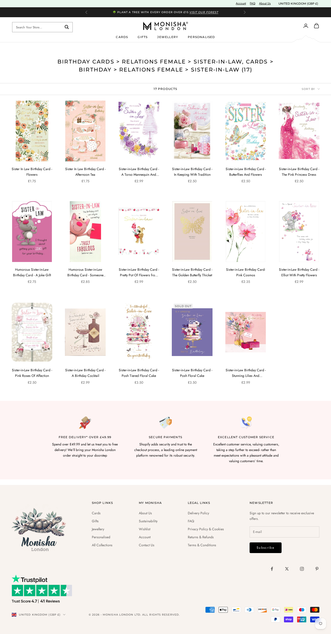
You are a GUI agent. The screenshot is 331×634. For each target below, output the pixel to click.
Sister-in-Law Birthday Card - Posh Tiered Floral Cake (139, 373)
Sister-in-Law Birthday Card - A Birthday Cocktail (85, 373)
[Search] (66, 27)
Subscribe (266, 547)
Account (241, 3)
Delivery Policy (198, 513)
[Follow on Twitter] (286, 568)
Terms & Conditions (202, 545)
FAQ (252, 3)
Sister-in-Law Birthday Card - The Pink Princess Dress (299, 171)
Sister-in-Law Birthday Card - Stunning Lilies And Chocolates (246, 373)
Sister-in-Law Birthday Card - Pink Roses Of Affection (32, 373)
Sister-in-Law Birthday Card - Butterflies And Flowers (246, 171)
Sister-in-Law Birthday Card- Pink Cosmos (245, 272)
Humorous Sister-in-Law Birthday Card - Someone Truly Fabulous (85, 272)
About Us (265, 3)
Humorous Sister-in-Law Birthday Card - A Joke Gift (32, 272)
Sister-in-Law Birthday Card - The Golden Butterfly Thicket (192, 272)
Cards (122, 37)
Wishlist (144, 529)
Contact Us (146, 545)
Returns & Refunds (201, 537)
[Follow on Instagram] (301, 568)
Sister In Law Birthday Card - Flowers (32, 171)
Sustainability (148, 521)
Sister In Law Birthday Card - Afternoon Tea (85, 171)
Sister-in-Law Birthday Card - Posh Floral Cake (192, 373)
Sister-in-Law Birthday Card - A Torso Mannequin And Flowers (139, 171)
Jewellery (167, 37)
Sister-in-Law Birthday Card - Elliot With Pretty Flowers (299, 272)
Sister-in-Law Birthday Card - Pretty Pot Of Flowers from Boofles (139, 272)
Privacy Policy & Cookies (206, 529)
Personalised (201, 37)
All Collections (102, 545)
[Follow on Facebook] (271, 568)
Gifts (143, 37)
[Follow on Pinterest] (317, 568)
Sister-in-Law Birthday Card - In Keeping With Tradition (192, 171)
